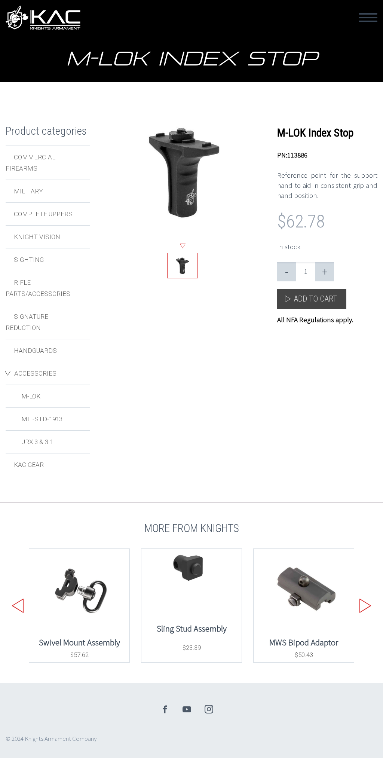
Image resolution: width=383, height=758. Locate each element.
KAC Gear (29, 464)
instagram (209, 709)
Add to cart (315, 298)
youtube (187, 709)
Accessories (35, 373)
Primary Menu (368, 17)
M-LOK (30, 396)
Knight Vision (37, 237)
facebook (165, 709)
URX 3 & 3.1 (37, 442)
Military (28, 191)
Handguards (35, 350)
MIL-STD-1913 (41, 419)
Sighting (29, 259)
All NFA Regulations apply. (315, 319)
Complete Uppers (43, 214)
